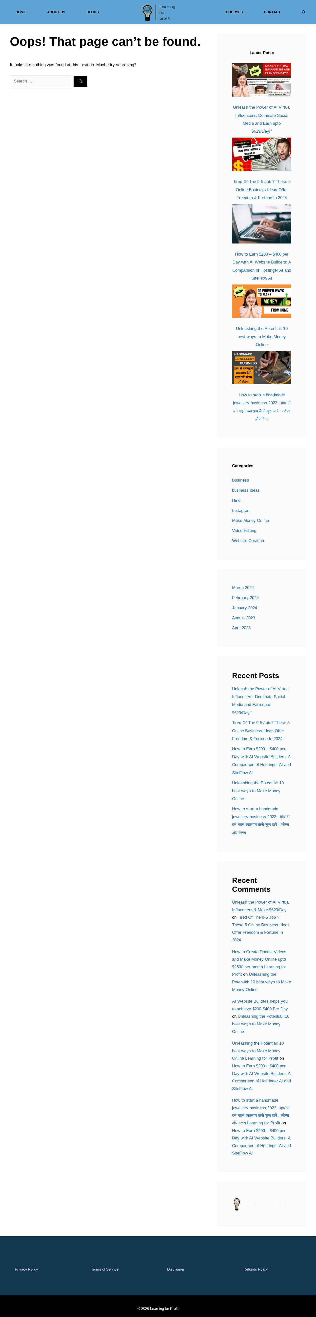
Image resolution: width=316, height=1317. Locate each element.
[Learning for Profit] (158, 12)
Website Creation (248, 540)
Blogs (92, 12)
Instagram (241, 510)
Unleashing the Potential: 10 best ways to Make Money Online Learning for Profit (258, 1051)
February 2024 (245, 597)
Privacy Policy (26, 1269)
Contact (272, 12)
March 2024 (243, 587)
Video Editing (244, 530)
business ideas (246, 490)
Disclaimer (175, 1269)
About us (56, 12)
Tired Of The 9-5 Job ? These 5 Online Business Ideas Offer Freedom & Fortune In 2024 (262, 189)
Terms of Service (104, 1269)
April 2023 (241, 628)
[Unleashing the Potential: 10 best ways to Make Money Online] (261, 302)
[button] (303, 12)
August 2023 (243, 618)
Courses (234, 12)
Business (240, 480)
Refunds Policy (255, 1269)
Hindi (236, 500)
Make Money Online (250, 520)
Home (21, 12)
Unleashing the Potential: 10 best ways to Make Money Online (262, 336)
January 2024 (244, 608)
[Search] (80, 81)
